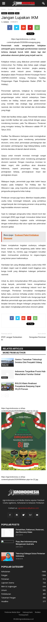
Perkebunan (6, 594)
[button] (43, 3)
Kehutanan (5, 571)
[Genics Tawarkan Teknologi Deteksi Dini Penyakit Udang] (7, 362)
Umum (4, 590)
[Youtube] (37, 515)
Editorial (11, 13)
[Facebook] (10, 515)
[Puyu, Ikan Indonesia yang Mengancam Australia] (7, 544)
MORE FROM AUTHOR (14, 352)
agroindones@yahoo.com (28, 508)
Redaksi (4, 13)
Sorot (17, 13)
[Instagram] (16, 515)
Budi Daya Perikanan (5, 364)
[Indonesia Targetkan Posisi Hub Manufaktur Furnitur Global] (7, 374)
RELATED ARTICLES (13, 348)
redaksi (6, 22)
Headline (4, 601)
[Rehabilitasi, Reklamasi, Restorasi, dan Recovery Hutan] (7, 532)
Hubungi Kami (28, 612)
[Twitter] (23, 515)
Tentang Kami (23, 615)
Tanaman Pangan (8, 597)
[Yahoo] (30, 515)
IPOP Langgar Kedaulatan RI (11, 338)
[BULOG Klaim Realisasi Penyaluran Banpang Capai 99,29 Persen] (7, 386)
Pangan (4, 575)
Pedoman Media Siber (12, 612)
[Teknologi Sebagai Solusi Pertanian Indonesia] (7, 556)
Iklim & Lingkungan (9, 586)
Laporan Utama (7, 583)
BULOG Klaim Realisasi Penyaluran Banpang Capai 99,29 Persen (27, 386)
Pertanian (5, 579)
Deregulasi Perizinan (37, 337)
